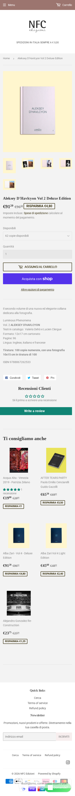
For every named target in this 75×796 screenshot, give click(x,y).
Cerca (37, 697)
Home (6, 58)
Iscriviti (64, 736)
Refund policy (37, 708)
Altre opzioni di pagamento (37, 289)
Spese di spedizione (36, 213)
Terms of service (38, 703)
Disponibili (9, 228)
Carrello (67, 5)
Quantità (8, 246)
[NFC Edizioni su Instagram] (68, 763)
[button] (12, 489)
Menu (11, 5)
